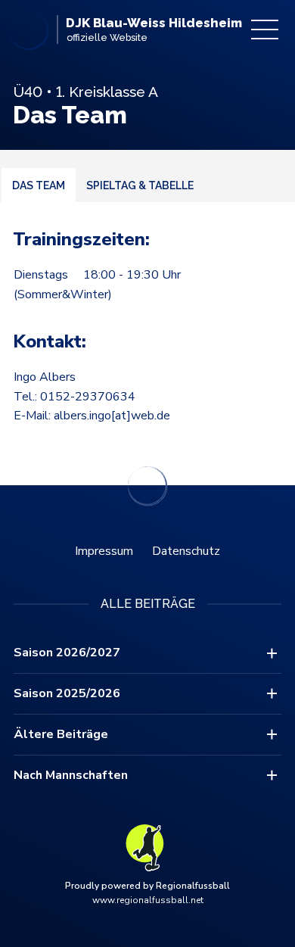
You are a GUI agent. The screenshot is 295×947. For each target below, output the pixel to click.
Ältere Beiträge (61, 734)
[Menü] (264, 29)
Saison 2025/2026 (67, 693)
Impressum (104, 551)
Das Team (38, 185)
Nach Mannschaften (71, 775)
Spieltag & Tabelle (140, 185)
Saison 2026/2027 (67, 652)
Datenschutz (186, 551)
